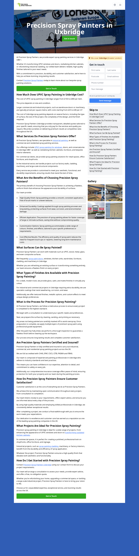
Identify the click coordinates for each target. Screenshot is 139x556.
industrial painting (60, 140)
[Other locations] (115, 5)
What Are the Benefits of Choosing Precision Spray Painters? (103, 128)
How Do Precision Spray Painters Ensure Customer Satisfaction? (103, 156)
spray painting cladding (48, 446)
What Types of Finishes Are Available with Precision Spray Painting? (104, 138)
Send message (105, 100)
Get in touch (69, 38)
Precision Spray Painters (33, 80)
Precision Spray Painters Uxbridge (37, 465)
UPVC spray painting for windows (48, 147)
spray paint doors (36, 258)
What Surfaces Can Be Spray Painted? (104, 133)
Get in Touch (51, 88)
